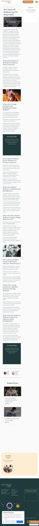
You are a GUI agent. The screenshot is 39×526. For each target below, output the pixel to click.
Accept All (20, 521)
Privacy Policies (13, 492)
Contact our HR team (14, 495)
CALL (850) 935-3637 (28, 1)
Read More (7, 403)
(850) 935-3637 (3, 492)
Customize (7, 521)
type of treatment (11, 198)
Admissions (13, 489)
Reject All (13, 521)
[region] (13, 517)
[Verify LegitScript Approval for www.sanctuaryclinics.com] (3, 504)
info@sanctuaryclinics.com (5, 493)
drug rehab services (11, 223)
